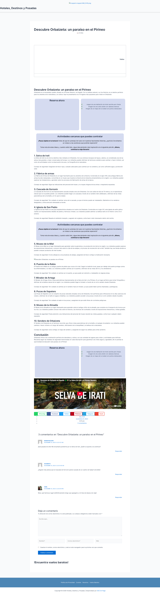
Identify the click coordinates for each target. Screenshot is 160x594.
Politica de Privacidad (68, 582)
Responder (118, 451)
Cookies (78, 582)
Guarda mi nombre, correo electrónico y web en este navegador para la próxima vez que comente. (71, 547)
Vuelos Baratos (94, 582)
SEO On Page (101, 591)
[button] (80, 12)
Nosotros (85, 582)
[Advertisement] (78, 59)
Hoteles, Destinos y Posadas (18, 8)
